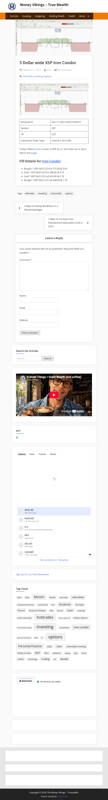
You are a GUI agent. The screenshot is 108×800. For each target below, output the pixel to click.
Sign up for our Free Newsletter (32, 574)
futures (60, 610)
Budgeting (40, 16)
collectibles (78, 597)
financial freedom (37, 610)
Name (23, 295)
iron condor (81, 627)
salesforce (57, 653)
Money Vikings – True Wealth (44, 4)
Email (22, 307)
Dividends (65, 604)
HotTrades (28, 76)
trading (45, 659)
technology (32, 659)
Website (24, 320)
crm (53, 605)
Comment (26, 259)
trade (34, 152)
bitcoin (39, 597)
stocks (21, 659)
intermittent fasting (24, 628)
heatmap (81, 610)
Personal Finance (30, 646)
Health (72, 16)
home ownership (24, 618)
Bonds (53, 597)
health (70, 610)
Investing (26, 16)
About (82, 16)
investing (42, 193)
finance (21, 610)
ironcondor (56, 193)
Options (48, 76)
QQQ (49, 646)
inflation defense (80, 618)
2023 (27, 597)
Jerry (49, 69)
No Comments (64, 70)
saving (67, 653)
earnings (79, 604)
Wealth (64, 659)
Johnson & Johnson (24, 638)
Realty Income (24, 653)
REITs (46, 653)
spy (75, 653)
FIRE (51, 610)
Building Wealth (57, 16)
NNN (36, 638)
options (69, 193)
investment (64, 627)
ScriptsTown (62, 796)
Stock (84, 653)
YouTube (14, 16)
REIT (37, 653)
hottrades (29, 193)
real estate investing (76, 646)
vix (55, 659)
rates (59, 646)
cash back (63, 597)
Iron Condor (51, 161)
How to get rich (64, 618)
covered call (43, 605)
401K (19, 597)
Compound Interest (25, 605)
